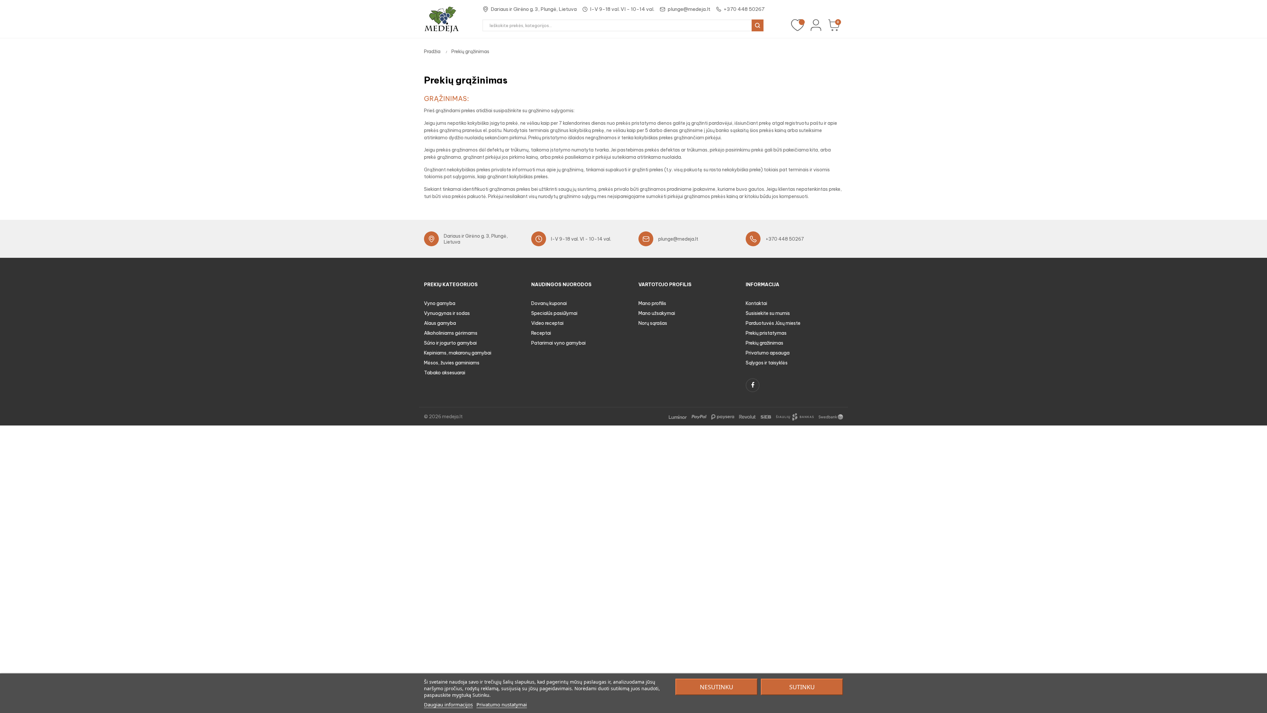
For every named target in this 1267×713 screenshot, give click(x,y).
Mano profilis (652, 303)
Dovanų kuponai (549, 303)
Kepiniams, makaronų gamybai (457, 353)
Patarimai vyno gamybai (558, 343)
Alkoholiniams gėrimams (450, 333)
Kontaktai (756, 303)
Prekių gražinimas (764, 343)
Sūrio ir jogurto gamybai (450, 343)
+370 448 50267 (744, 9)
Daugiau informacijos (448, 704)
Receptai (541, 333)
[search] (757, 25)
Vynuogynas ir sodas (447, 313)
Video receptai (547, 323)
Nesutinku (716, 687)
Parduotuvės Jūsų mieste (773, 323)
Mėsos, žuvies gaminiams (451, 363)
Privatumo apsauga (768, 353)
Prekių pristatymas (766, 333)
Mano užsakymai (656, 313)
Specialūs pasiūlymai (554, 313)
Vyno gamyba (439, 303)
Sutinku (802, 687)
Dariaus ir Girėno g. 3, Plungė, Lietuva (534, 9)
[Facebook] (752, 385)
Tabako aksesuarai (444, 373)
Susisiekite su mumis (768, 313)
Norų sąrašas (652, 323)
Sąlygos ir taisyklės (767, 363)
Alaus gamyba (440, 323)
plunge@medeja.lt (688, 9)
